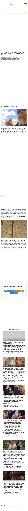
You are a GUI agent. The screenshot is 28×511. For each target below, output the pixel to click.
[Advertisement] (14, 31)
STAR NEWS (15, 57)
